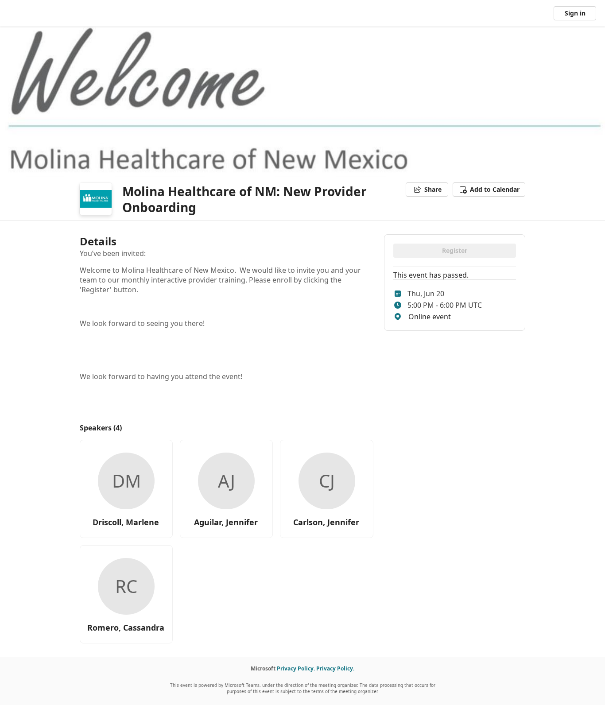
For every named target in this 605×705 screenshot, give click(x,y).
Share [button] (433, 189)
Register (454, 250)
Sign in (575, 13)
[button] (489, 189)
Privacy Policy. (296, 668)
